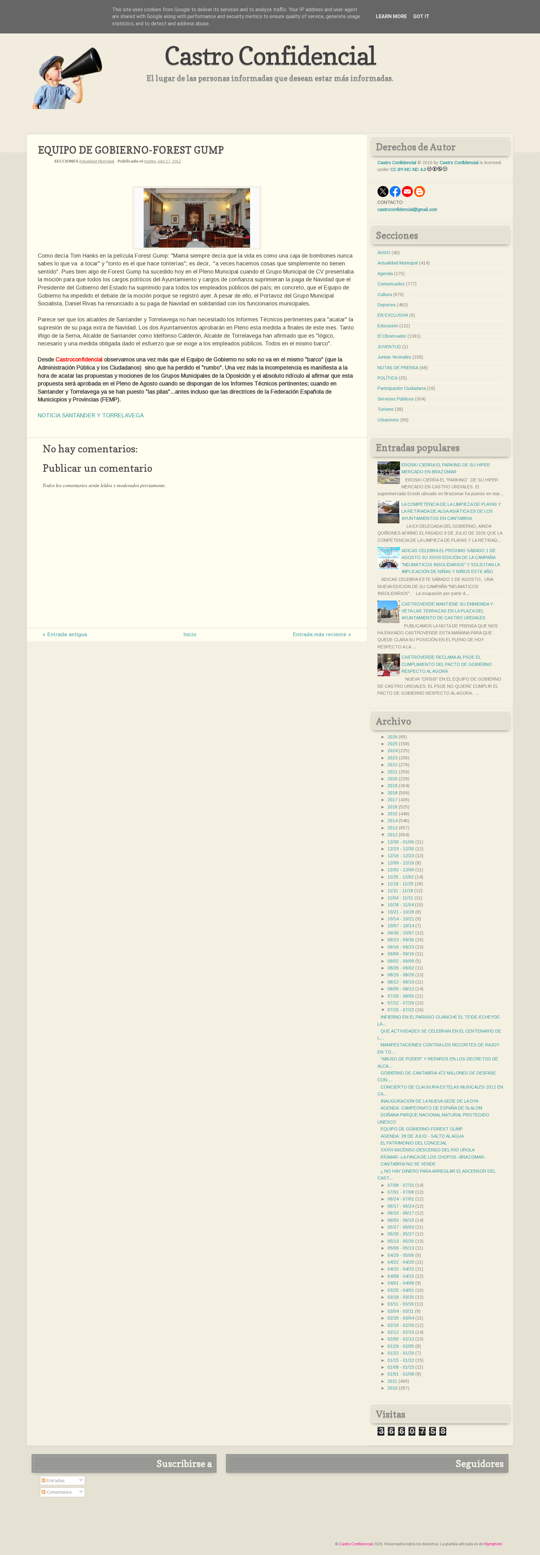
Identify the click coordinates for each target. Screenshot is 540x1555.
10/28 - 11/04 (401, 904)
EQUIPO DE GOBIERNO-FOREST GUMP (422, 1128)
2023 (393, 757)
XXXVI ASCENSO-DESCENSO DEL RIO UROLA (428, 1149)
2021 (393, 771)
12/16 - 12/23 (401, 855)
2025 (393, 743)
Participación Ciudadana (402, 388)
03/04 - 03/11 (401, 1311)
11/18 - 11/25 (400, 883)
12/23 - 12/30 (401, 848)
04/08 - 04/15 (401, 1276)
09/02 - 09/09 (401, 961)
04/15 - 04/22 (401, 1268)
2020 (393, 778)
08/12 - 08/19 (401, 981)
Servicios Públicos (396, 398)
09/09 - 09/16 (401, 953)
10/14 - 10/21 (401, 918)
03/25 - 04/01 (401, 1290)
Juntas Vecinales (394, 357)
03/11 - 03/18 (401, 1303)
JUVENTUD (389, 346)
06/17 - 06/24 (401, 1206)
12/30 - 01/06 (401, 841)
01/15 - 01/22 (401, 1360)
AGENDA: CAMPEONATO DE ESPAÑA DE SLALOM (431, 1107)
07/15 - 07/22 (401, 1009)
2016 (393, 806)
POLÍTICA (388, 377)
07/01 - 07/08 (401, 1192)
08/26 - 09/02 (401, 967)
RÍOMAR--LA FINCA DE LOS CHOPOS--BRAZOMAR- (433, 1157)
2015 (393, 813)
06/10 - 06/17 (401, 1212)
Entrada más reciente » (322, 634)
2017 (393, 799)
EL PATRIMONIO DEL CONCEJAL (414, 1142)
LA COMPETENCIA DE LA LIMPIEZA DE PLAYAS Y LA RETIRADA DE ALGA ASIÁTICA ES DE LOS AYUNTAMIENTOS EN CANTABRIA (451, 511)
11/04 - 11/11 (400, 897)
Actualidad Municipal (96, 161)
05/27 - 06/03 (401, 1227)
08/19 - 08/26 (401, 974)
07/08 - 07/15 (401, 1185)
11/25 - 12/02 (401, 876)
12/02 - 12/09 (401, 869)
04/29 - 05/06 (401, 1255)
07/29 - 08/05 (401, 996)
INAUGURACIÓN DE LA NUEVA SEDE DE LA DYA (429, 1101)
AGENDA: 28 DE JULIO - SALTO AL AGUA (422, 1136)
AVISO (384, 252)
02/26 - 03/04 (401, 1318)
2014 (393, 820)
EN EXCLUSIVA (393, 315)
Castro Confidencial (270, 55)
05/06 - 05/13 (401, 1248)
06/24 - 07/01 (401, 1198)
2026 (393, 736)
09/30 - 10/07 (401, 932)
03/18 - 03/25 (401, 1297)
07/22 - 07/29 (401, 1002)
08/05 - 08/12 (401, 988)
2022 (393, 764)
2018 (393, 792)
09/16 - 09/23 (401, 946)
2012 (393, 834)
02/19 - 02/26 (401, 1325)
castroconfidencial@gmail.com (407, 209)
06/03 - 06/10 (401, 1220)
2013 (393, 827)
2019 (393, 785)
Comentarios (58, 1492)
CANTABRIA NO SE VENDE (408, 1163)
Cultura (385, 294)
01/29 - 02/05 (401, 1346)
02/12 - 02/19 (401, 1332)
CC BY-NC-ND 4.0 (408, 169)
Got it (421, 16)
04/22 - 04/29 (401, 1262)
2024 (393, 750)
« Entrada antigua (64, 634)
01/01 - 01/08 (401, 1373)
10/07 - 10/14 (401, 925)
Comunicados (391, 283)
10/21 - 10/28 (401, 911)
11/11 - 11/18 (400, 890)
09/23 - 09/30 (401, 939)
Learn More (391, 16)
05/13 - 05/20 (401, 1241)
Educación (388, 325)
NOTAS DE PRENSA (398, 367)
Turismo (386, 409)
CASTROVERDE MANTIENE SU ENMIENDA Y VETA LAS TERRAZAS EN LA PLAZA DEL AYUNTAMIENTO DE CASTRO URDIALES (447, 611)
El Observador (392, 336)
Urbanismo (388, 419)
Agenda (385, 273)
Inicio (190, 634)
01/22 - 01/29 (401, 1353)
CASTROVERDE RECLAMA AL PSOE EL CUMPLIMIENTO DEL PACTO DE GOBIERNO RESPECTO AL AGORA (447, 664)
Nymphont (493, 1544)
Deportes (387, 304)
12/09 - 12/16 (401, 862)
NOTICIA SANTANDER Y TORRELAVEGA (91, 415)
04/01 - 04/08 (401, 1283)
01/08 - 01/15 (401, 1367)
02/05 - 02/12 (401, 1338)
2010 (393, 1388)
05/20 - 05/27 (401, 1233)
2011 (392, 1381)
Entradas (55, 1480)
